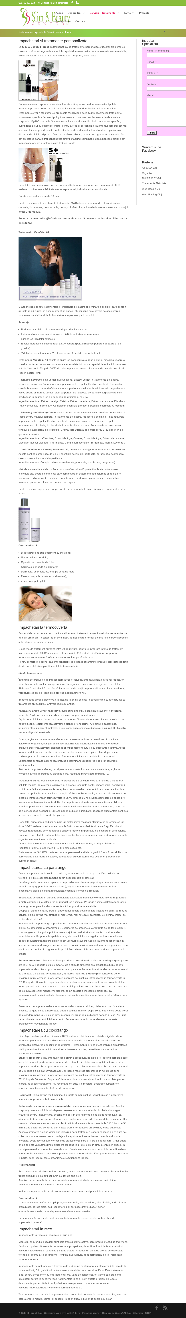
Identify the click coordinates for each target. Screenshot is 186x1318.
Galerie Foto (63, 21)
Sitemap (138, 1312)
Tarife (127, 13)
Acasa (59, 13)
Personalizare (90, 1312)
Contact (80, 21)
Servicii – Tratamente (103, 13)
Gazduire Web (52, 1312)
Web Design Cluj (151, 188)
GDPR (148, 1312)
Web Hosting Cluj (152, 194)
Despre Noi (74, 13)
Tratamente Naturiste (154, 183)
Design (106, 1312)
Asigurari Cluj (149, 167)
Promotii (144, 13)
